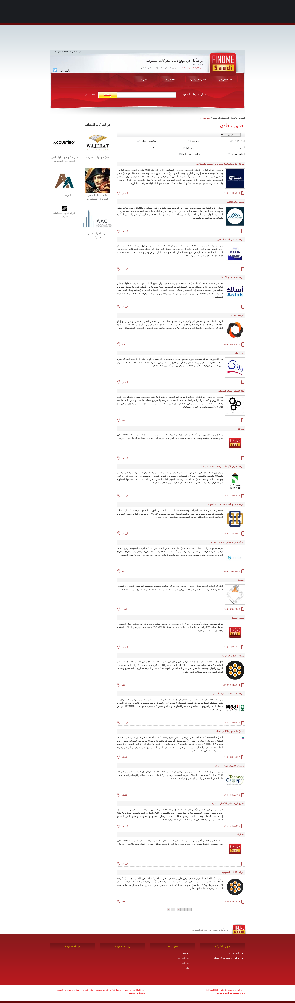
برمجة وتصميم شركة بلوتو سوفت (231, 993)
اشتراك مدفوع (183, 963)
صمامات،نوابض (191, 148)
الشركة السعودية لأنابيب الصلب (229, 731)
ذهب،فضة (194, 141)
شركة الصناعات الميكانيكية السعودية (227, 693)
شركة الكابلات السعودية (233, 655)
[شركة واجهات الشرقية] (97, 142)
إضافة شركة (171, 79)
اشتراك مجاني (183, 958)
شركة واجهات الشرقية (97, 157)
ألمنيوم (240, 148)
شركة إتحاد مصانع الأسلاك (232, 277)
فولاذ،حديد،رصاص (146, 141)
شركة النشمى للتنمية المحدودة (229, 239)
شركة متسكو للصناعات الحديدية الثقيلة (226, 504)
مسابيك (240, 834)
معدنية (241, 580)
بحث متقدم (90, 94)
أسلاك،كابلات (237, 141)
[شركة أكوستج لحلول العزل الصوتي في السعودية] (64, 142)
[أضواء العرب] (64, 180)
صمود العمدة (238, 618)
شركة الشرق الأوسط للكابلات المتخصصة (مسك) (222, 466)
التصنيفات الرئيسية (198, 79)
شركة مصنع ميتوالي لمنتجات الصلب (227, 542)
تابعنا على (64, 70)
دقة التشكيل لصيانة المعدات (231, 391)
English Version (61, 52)
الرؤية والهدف (233, 953)
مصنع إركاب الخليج (235, 201)
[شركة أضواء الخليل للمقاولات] (97, 218)
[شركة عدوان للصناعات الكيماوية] (64, 208)
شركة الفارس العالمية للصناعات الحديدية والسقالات (220, 164)
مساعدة (186, 953)
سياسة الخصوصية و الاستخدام (226, 958)
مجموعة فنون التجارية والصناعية (229, 765)
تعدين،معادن (205, 118)
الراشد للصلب (237, 315)
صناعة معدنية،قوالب (189, 154)
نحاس (152, 148)
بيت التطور (239, 353)
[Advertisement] (147, 26)
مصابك (241, 428)
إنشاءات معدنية (236, 154)
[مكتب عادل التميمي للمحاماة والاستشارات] (97, 180)
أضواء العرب (64, 195)
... (173, 909)
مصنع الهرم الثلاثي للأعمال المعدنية (228, 803)
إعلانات (186, 968)
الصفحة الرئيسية (238, 118)
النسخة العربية (76, 52)
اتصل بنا (144, 79)
